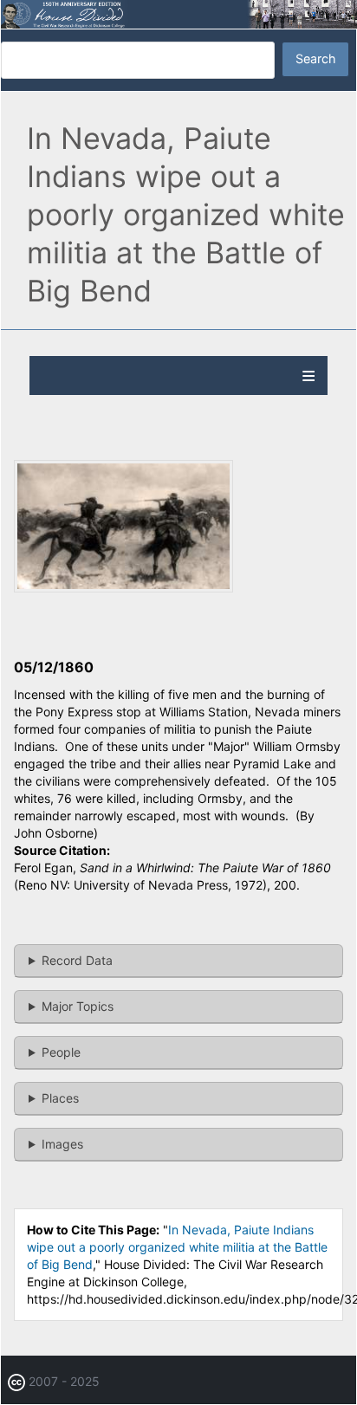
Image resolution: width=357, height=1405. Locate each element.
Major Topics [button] (78, 1006)
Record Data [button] (77, 960)
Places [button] (60, 1098)
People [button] (61, 1052)
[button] (123, 587)
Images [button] (62, 1143)
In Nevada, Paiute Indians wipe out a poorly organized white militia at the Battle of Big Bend (177, 1247)
